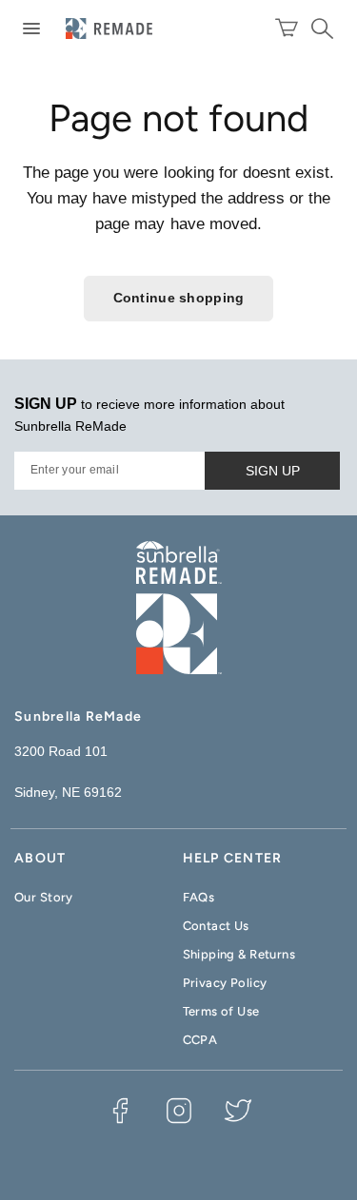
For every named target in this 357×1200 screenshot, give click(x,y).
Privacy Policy (225, 983)
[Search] (319, 28)
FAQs (199, 897)
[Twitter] (238, 1110)
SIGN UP (273, 470)
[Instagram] (179, 1110)
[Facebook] (120, 1110)
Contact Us (216, 926)
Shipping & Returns (239, 954)
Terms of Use (221, 1011)
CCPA (200, 1040)
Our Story (43, 897)
